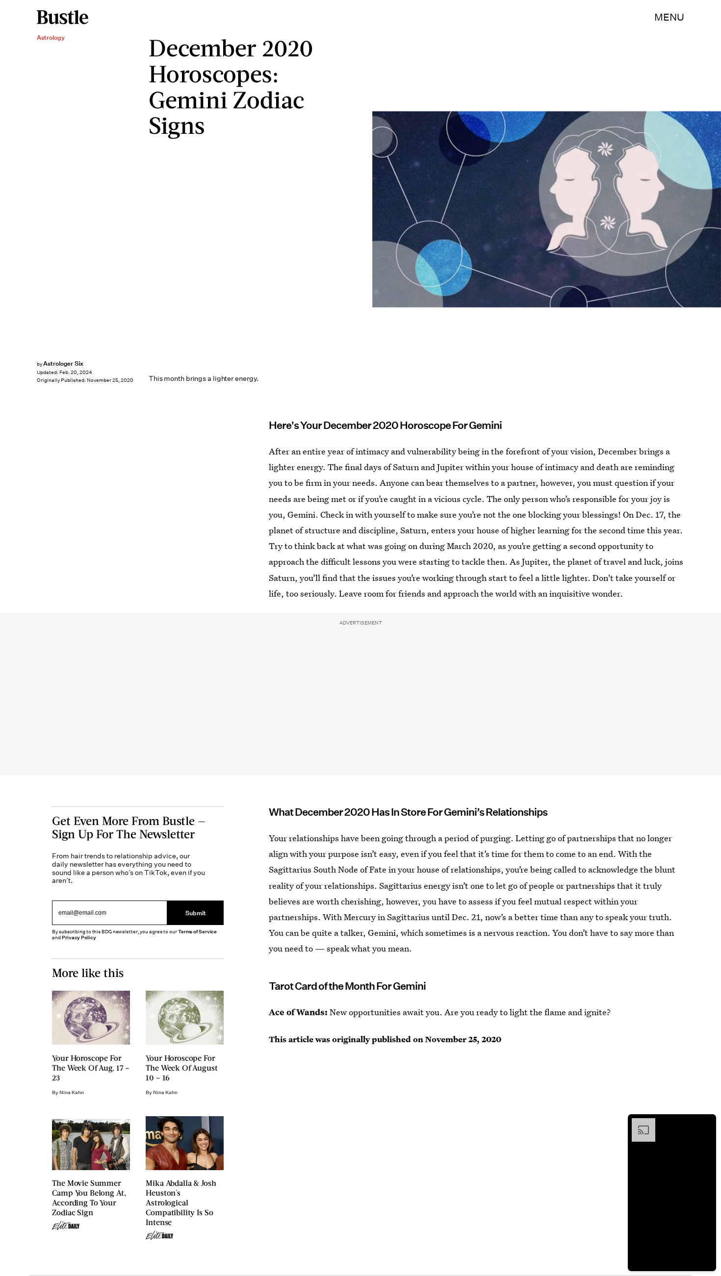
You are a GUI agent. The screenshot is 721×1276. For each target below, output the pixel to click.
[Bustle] (62, 17)
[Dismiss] (705, 1123)
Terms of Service (197, 931)
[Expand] (638, 1123)
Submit (195, 912)
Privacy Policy (79, 937)
